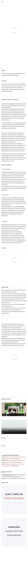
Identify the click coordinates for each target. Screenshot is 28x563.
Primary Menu (25, 2)
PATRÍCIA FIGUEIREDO (14, 498)
